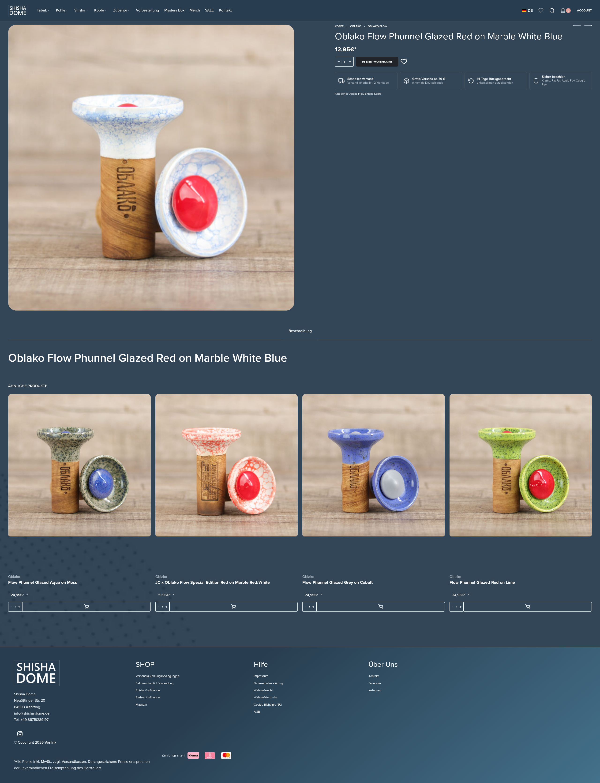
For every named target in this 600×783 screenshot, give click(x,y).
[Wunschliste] (541, 10)
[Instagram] (20, 733)
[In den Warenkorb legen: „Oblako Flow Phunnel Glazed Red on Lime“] (528, 607)
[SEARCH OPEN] (552, 10)
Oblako (355, 26)
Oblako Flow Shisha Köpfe (365, 93)
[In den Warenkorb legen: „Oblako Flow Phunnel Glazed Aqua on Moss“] (86, 607)
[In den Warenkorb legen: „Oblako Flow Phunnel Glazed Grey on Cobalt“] (380, 607)
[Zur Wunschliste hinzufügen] (404, 61)
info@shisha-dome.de (32, 713)
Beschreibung (300, 331)
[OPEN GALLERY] (151, 168)
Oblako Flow (377, 26)
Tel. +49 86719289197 (31, 719)
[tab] (300, 331)
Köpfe (339, 26)
